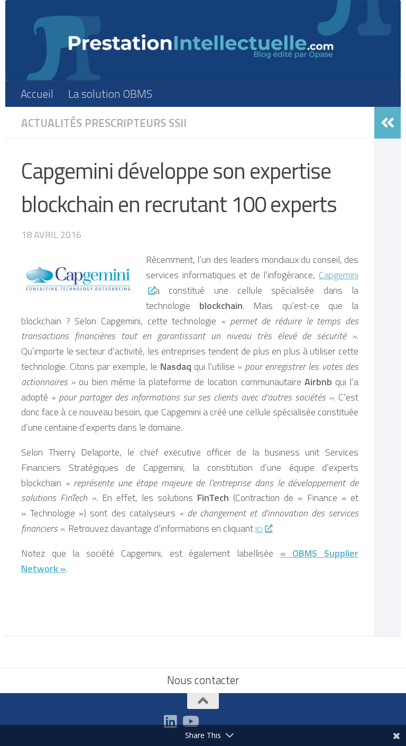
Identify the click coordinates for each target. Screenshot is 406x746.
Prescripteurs (125, 122)
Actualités (51, 122)
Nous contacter (203, 679)
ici (259, 528)
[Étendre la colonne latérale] (387, 123)
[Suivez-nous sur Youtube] (189, 721)
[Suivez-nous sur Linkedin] (170, 721)
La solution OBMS (110, 93)
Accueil (37, 93)
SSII (178, 122)
